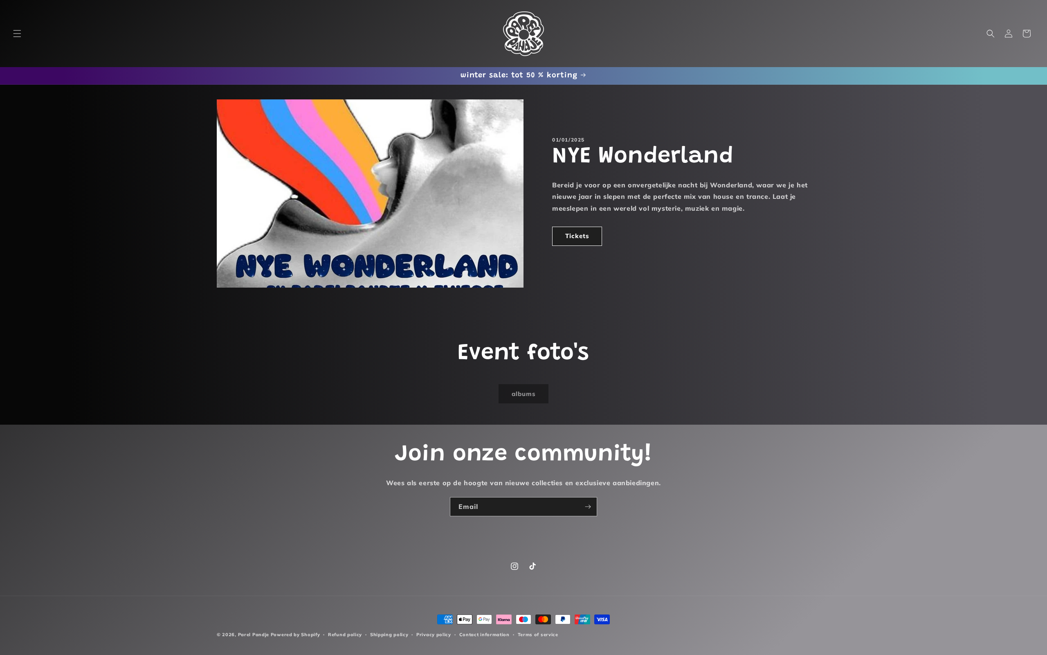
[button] (17, 34)
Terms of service (538, 634)
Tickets (577, 236)
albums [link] (524, 394)
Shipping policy (389, 634)
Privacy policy (433, 634)
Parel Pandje (253, 634)
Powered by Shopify (295, 634)
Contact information (484, 634)
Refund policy (345, 634)
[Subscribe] (588, 506)
